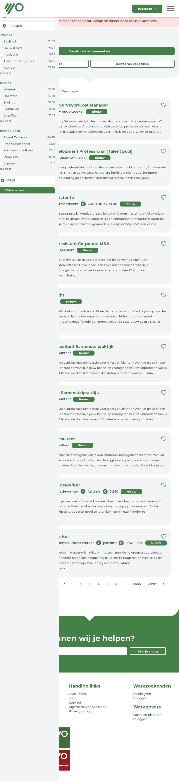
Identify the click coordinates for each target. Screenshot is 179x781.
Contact (75, 703)
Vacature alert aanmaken (89, 51)
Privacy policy (80, 711)
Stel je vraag (148, 651)
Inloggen (145, 8)
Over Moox (77, 694)
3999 (137, 584)
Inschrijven (142, 694)
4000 (152, 584)
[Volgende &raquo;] (164, 584)
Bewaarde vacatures (132, 64)
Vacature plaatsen (147, 715)
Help (72, 698)
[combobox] (26, 26)
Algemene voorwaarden (88, 707)
